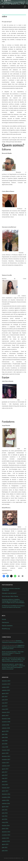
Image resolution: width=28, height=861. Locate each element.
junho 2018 (5, 737)
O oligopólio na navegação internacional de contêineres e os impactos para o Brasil (13, 647)
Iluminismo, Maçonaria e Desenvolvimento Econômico (12, 641)
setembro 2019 (6, 690)
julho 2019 (4, 696)
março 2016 (5, 822)
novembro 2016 (6, 797)
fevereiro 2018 (6, 750)
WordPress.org (6, 628)
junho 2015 (5, 850)
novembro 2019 (6, 684)
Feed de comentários (7, 625)
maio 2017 (4, 778)
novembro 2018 (6, 721)
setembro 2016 (6, 803)
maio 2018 (4, 740)
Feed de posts (5, 622)
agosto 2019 (5, 693)
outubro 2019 (5, 687)
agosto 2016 (5, 806)
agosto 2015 (5, 844)
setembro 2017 (6, 765)
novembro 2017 (6, 759)
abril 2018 (4, 743)
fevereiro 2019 (6, 712)
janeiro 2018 (5, 753)
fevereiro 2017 (6, 787)
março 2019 (5, 709)
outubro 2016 (5, 800)
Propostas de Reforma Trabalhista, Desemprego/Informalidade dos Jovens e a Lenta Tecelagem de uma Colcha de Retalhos (13, 601)
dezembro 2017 (6, 756)
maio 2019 (4, 703)
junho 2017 (5, 775)
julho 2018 (4, 734)
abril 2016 (4, 819)
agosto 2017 (5, 769)
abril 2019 (4, 706)
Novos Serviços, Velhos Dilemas (10, 596)
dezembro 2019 (6, 681)
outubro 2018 (5, 725)
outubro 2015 (5, 838)
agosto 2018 (5, 731)
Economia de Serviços (14, 858)
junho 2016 (5, 813)
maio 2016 (4, 816)
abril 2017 (4, 781)
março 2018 (5, 747)
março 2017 (5, 784)
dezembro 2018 (6, 718)
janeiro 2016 (5, 828)
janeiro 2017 (5, 791)
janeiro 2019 (5, 715)
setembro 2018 (6, 728)
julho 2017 (4, 772)
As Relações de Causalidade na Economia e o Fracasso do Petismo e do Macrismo (13, 606)
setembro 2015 (6, 841)
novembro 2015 (6, 835)
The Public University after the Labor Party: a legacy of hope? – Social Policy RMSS (13, 658)
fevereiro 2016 (6, 825)
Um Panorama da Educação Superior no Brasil (13, 660)
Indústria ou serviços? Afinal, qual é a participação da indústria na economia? (13, 667)
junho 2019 (5, 699)
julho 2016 (4, 809)
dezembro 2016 (6, 794)
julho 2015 (4, 847)
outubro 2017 (5, 762)
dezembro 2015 (6, 831)
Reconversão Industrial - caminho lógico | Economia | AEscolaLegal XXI (12, 664)
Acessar (4, 619)
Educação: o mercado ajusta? (9, 593)
